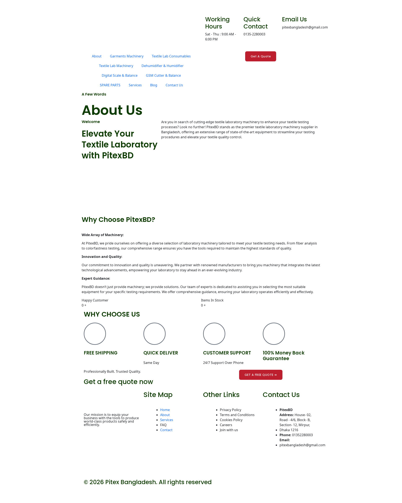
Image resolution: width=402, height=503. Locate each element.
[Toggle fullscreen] (17, 492)
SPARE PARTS (110, 85)
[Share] (28, 492)
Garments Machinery (126, 56)
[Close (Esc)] (40, 492)
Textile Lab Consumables (171, 56)
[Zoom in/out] (5, 492)
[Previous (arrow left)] (5, 499)
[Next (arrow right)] (17, 499)
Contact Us (174, 85)
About (97, 56)
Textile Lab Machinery (116, 65)
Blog (153, 85)
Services (135, 85)
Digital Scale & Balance (120, 75)
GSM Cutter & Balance (163, 75)
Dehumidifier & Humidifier (163, 65)
